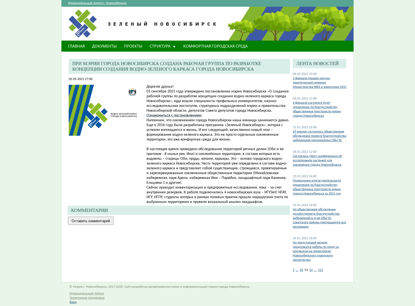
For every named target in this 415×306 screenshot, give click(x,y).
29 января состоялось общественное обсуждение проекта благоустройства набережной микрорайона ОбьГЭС (319, 136)
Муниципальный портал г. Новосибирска (97, 3)
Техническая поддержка (86, 298)
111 (320, 270)
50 (301, 270)
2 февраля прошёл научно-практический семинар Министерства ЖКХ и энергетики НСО (319, 83)
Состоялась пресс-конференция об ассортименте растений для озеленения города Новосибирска (317, 160)
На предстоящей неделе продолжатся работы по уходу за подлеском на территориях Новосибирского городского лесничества (316, 251)
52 (311, 270)
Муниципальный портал (86, 293)
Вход (73, 302)
